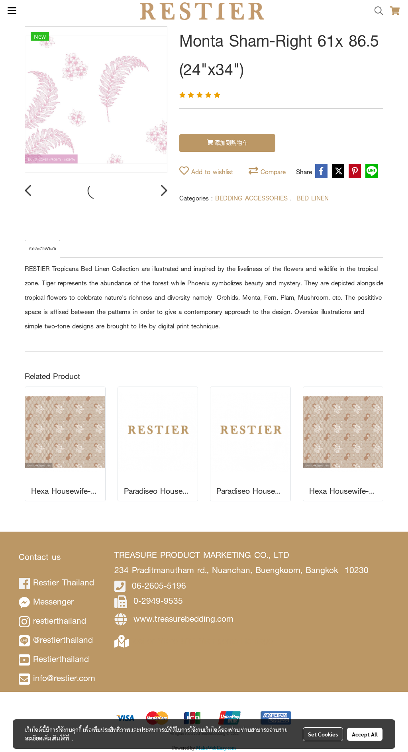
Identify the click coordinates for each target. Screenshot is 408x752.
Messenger (53, 601)
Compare (272, 172)
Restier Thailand (63, 582)
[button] (376, 11)
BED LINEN (312, 198)
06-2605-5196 (159, 585)
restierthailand (59, 620)
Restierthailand (61, 659)
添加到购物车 (230, 143)
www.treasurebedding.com (183, 618)
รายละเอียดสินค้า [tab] (42, 249)
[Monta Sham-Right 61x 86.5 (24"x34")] (96, 100)
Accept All (365, 734)
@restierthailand (63, 640)
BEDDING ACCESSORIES (252, 198)
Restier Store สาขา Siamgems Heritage (201, 640)
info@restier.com (64, 678)
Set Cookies (323, 734)
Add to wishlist (211, 172)
